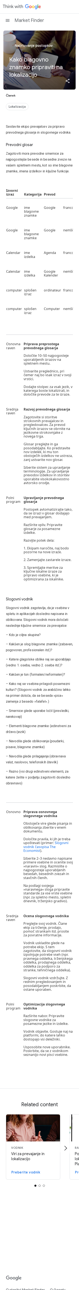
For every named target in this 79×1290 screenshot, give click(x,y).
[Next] (65, 1148)
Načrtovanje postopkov (33, 46)
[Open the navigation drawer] (8, 20)
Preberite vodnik (25, 1172)
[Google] (14, 1278)
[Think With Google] (22, 7)
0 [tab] (35, 1186)
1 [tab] (40, 1186)
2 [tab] (44, 1186)
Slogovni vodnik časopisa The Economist (45, 846)
